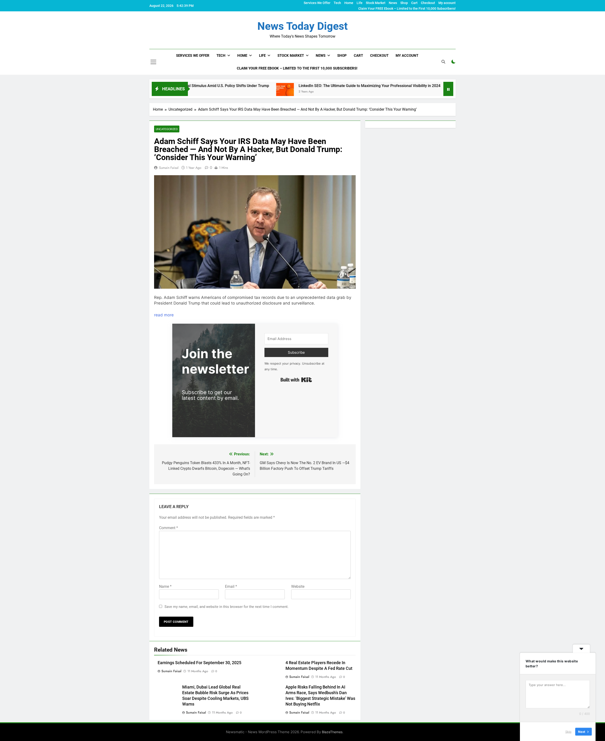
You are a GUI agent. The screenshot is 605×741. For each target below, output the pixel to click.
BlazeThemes (332, 732)
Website (297, 586)
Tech (337, 3)
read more (164, 315)
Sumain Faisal (168, 167)
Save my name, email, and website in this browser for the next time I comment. (226, 607)
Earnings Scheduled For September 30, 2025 (199, 662)
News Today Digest (302, 26)
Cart (414, 3)
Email (231, 586)
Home (348, 3)
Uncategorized (167, 129)
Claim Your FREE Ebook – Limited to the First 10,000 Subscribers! (407, 8)
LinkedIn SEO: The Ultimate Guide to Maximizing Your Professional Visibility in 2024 (331, 85)
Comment (168, 528)
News (393, 3)
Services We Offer (317, 3)
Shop (404, 3)
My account (447, 3)
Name (165, 586)
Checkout (428, 3)
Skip (568, 731)
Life (360, 3)
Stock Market (375, 3)
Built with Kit (296, 379)
